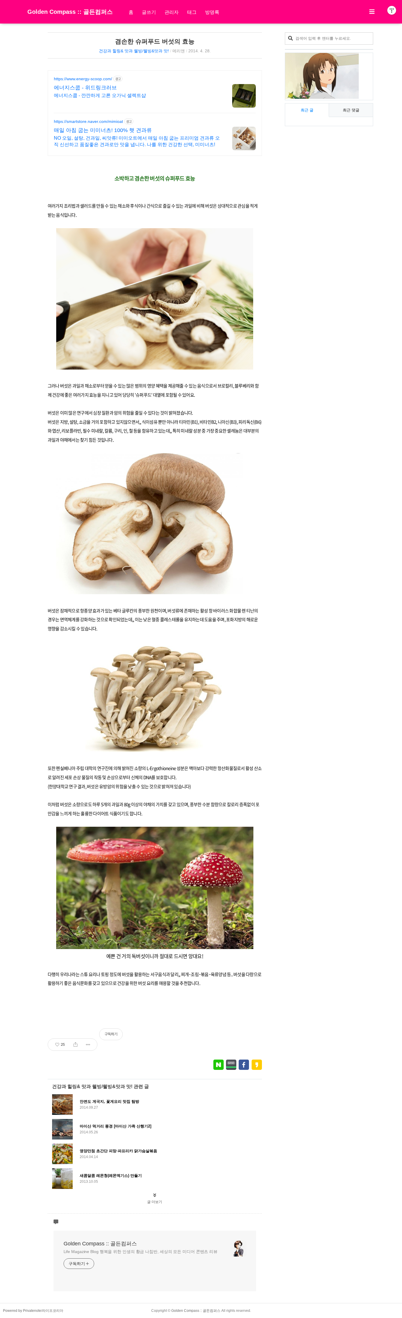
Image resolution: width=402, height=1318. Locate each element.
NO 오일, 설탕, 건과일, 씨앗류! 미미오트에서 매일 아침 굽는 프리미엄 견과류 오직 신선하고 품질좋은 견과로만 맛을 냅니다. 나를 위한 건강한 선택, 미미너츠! (137, 141)
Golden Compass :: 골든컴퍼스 (70, 12)
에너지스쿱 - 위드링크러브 (85, 88)
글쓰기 (149, 12)
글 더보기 (154, 1202)
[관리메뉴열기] (391, 10)
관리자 (172, 12)
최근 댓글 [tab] (351, 110)
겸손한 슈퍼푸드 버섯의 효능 (155, 41)
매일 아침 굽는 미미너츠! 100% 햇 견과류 (103, 130)
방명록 (212, 12)
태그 (192, 12)
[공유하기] (75, 1044)
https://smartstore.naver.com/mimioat (88, 121)
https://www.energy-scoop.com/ (83, 78)
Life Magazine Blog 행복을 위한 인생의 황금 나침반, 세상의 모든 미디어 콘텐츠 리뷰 (141, 1251)
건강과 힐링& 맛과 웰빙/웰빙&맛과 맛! (134, 51)
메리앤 (178, 51)
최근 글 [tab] (307, 110)
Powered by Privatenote (22, 1311)
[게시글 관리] (88, 1044)
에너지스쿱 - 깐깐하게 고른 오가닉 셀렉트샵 (100, 95)
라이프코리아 (52, 1311)
